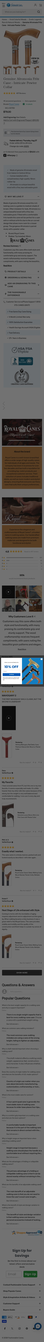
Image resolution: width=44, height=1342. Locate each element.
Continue (11, 674)
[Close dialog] (41, 659)
